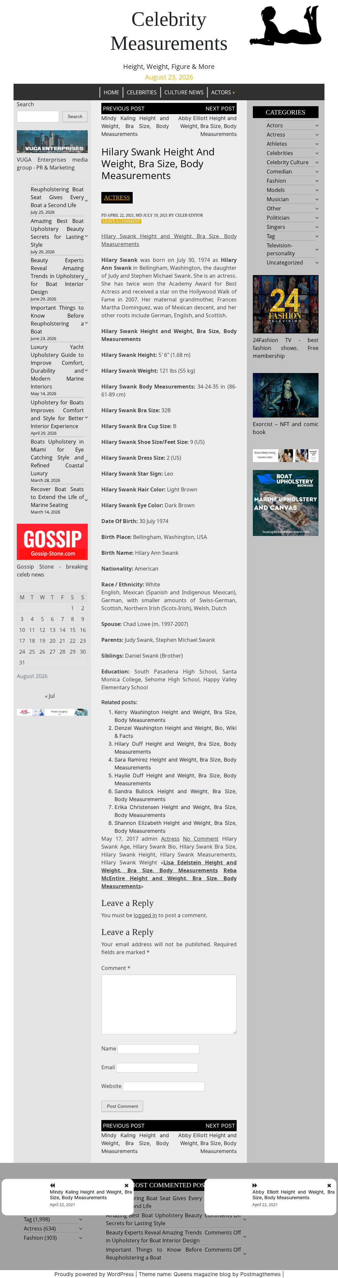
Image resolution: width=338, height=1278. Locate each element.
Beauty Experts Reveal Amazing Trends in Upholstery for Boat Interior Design (57, 276)
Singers (276, 227)
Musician (278, 199)
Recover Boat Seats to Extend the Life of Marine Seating (57, 497)
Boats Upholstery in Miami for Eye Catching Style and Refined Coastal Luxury (57, 457)
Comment (115, 968)
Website (111, 1086)
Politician (278, 217)
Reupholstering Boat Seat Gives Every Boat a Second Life (57, 197)
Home (111, 92)
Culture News (184, 92)
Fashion (276, 180)
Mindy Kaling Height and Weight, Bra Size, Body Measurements (135, 126)
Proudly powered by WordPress (94, 1274)
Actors (221, 92)
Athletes (277, 143)
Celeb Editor (189, 215)
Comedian (279, 171)
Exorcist (263, 424)
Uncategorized (285, 262)
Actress (117, 197)
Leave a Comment (121, 221)
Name (108, 1048)
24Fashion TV (272, 340)
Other (274, 208)
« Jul (50, 696)
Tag (271, 236)
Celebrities (142, 92)
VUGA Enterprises (41, 159)
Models (276, 190)
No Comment (201, 838)
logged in (145, 915)
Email (108, 1067)
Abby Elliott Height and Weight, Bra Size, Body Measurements (207, 126)
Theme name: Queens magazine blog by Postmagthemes (210, 1274)
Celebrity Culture (288, 162)
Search (25, 104)
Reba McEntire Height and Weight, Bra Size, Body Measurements (168, 878)
